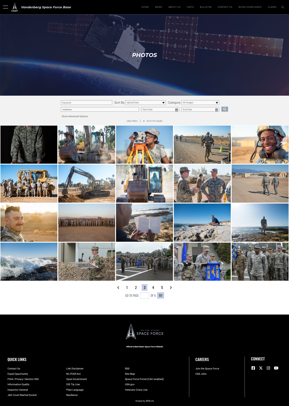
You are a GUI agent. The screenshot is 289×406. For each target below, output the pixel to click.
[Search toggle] (283, 7)
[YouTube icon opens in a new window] (276, 368)
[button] (5, 7)
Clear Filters (132, 121)
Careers (202, 359)
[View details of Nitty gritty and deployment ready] (86, 145)
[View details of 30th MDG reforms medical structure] (86, 262)
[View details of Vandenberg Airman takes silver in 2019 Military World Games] (28, 145)
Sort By (119, 102)
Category (174, 102)
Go (160, 295)
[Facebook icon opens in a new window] (253, 368)
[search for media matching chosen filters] (224, 109)
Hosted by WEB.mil (144, 401)
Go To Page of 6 (140, 295)
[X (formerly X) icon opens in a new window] (261, 368)
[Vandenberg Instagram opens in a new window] (268, 368)
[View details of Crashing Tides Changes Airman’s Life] (144, 223)
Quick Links (17, 359)
